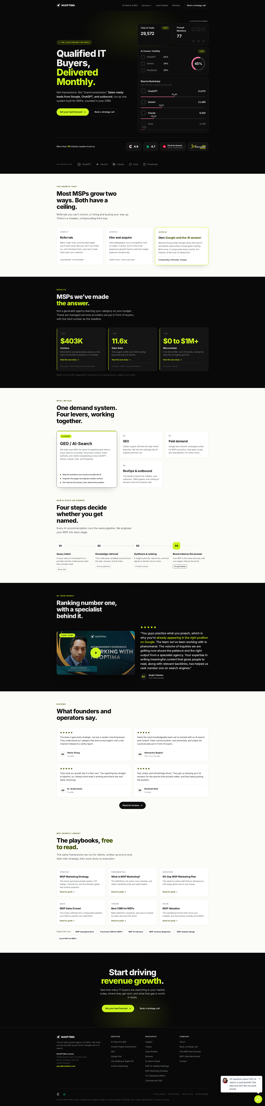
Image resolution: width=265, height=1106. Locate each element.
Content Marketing (119, 1066)
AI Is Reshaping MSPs (155, 1075)
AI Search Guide (152, 1061)
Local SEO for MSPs (67, 938)
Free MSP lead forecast (190, 1051)
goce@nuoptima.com (66, 1066)
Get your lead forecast (73, 112)
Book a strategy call (196, 5)
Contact (183, 1061)
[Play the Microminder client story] (95, 653)
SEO (113, 1051)
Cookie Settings (201, 1094)
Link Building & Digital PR (122, 1061)
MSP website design (186, 932)
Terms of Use (187, 1094)
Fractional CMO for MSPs (111, 932)
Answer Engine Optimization (123, 1046)
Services (146, 5)
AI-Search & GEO (130, 5)
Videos (148, 1046)
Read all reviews (132, 805)
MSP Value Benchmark (190, 1056)
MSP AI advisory (135, 932)
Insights (148, 1042)
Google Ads (116, 1056)
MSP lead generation (84, 932)
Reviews (176, 5)
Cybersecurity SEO (153, 1080)
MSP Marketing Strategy (156, 1071)
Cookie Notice (173, 1094)
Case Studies (162, 5)
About (182, 1042)
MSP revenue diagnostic (160, 932)
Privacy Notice (159, 1094)
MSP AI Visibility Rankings (157, 1066)
